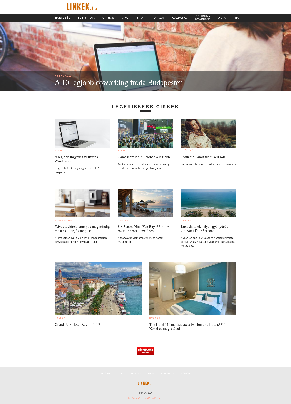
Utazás (123, 220)
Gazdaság (63, 76)
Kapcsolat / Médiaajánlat (145, 397)
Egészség (188, 150)
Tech (58, 150)
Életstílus (63, 220)
